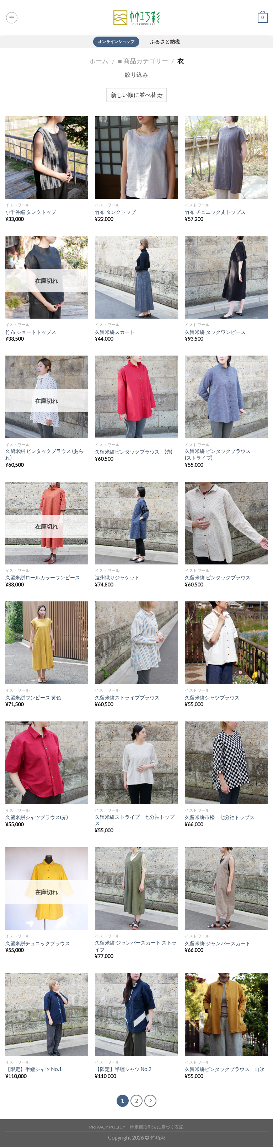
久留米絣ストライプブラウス (127, 697)
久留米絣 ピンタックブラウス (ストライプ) (218, 454)
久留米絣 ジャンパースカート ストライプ (136, 946)
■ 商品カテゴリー (143, 61)
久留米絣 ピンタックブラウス (218, 577)
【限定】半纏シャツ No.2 (123, 1069)
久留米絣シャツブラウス (212, 697)
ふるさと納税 (165, 41)
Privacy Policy (107, 1127)
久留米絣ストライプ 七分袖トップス (135, 820)
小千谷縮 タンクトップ (30, 212)
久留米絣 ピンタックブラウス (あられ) (44, 454)
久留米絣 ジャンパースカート (218, 943)
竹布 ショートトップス (30, 332)
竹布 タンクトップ (115, 212)
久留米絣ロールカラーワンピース (42, 577)
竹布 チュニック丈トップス (215, 212)
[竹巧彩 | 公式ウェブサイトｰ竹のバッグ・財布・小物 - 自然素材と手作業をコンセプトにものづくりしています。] (136, 17)
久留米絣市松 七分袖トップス (220, 817)
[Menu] (11, 17)
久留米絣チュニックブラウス (37, 943)
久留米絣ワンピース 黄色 (33, 697)
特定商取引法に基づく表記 (156, 1127)
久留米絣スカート (115, 332)
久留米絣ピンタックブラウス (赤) (133, 452)
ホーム (98, 61)
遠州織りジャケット (117, 577)
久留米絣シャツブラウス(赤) (36, 817)
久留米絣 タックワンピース (215, 332)
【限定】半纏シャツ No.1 (33, 1069)
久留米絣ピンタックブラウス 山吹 (224, 1069)
